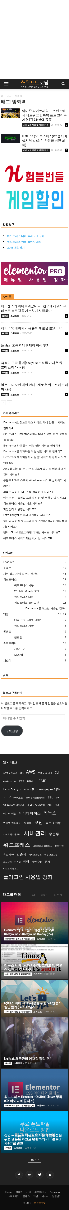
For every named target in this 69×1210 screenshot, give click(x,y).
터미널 (17, 861)
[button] (63, 84)
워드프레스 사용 (24, 585)
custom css (9, 781)
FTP (22, 781)
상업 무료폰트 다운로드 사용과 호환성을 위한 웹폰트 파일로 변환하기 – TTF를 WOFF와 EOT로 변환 (33, 1139)
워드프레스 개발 (24, 625)
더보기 (33, 1159)
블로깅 (5, 316)
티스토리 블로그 (11, 868)
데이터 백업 (9, 813)
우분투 (54, 833)
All (33, 895)
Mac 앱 (18, 654)
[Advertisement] (34, 39)
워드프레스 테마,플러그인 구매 (25, 236)
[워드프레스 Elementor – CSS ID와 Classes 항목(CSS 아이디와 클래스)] (34, 1089)
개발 (6, 614)
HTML (30, 781)
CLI (57, 772)
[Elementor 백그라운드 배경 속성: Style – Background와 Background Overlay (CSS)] (34, 923)
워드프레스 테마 (24, 597)
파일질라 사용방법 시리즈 (19, 509)
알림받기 (56, 1196)
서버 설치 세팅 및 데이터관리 (35, 124)
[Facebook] (19, 1175)
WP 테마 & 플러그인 (26, 591)
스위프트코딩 (39, 1203)
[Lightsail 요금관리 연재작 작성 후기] (34, 1042)
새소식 (7, 660)
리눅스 (50, 813)
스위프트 (15, 315)
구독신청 (12, 731)
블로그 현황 (53, 823)
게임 (50, 804)
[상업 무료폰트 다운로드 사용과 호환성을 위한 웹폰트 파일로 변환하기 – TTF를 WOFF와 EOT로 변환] (34, 1132)
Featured (8, 562)
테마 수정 (37, 861)
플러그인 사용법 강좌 (28, 876)
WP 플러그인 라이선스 (13, 804)
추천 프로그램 (51, 854)
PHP (7, 797)
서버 (28, 1192)
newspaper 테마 (48, 789)
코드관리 (7, 861)
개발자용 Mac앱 (36, 804)
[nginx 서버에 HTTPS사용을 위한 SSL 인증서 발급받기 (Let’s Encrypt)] (34, 998)
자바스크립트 (35, 854)
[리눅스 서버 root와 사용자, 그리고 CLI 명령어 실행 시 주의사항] (34, 961)
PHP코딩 (18, 797)
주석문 (7, 296)
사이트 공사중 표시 (12, 834)
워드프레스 (10, 579)
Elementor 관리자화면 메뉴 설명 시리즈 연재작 (32, 451)
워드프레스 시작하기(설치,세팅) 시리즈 (27, 538)
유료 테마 (8, 854)
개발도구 (19, 649)
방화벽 (27, 823)
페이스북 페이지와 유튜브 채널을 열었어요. (31, 328)
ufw (57, 797)
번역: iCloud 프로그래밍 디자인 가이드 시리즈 (31, 532)
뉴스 (57, 804)
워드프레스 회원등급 (42, 846)
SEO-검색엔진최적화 (35, 797)
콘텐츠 (7, 631)
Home (8, 1192)
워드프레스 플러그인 (26, 602)
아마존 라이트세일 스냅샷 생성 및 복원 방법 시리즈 (35, 497)
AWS (30, 772)
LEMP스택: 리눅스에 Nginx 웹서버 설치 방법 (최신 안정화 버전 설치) (44, 140)
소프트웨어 (10, 643)
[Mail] (29, 1175)
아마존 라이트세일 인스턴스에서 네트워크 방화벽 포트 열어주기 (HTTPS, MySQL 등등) (44, 115)
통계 (47, 861)
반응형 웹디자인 (12, 823)
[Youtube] (50, 1175)
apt (21, 772)
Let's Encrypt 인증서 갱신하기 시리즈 (26, 515)
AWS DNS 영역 (45, 772)
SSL (50, 797)
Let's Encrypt (12, 789)
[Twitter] (40, 1175)
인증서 (21, 854)
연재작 (19, 1192)
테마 (26, 861)
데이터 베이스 (30, 813)
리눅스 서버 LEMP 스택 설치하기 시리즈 (28, 492)
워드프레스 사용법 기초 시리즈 (22, 503)
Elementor (55, 1192)
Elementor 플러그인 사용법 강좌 (45, 608)
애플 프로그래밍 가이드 (28, 620)
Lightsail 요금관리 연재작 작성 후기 (25, 345)
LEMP (41, 780)
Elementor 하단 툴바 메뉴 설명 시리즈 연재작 (31, 445)
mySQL (29, 789)
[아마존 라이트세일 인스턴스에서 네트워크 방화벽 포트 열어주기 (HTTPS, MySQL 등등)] (10, 113)
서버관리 (35, 833)
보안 (38, 822)
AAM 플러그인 (10, 772)
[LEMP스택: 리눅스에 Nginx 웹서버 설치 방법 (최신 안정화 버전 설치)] (10, 138)
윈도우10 (59, 846)
